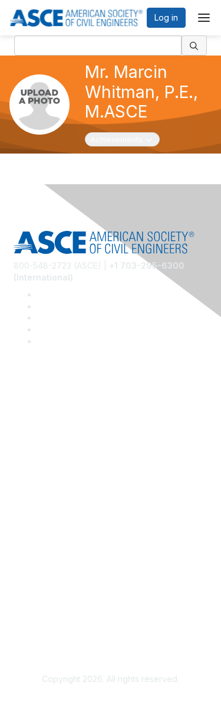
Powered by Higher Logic (110, 701)
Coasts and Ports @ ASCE (64, 420)
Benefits (29, 516)
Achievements (123, 139)
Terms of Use (40, 611)
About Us (31, 594)
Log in (166, 17)
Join (22, 498)
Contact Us (35, 533)
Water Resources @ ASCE (64, 402)
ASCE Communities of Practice (72, 437)
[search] (194, 45)
